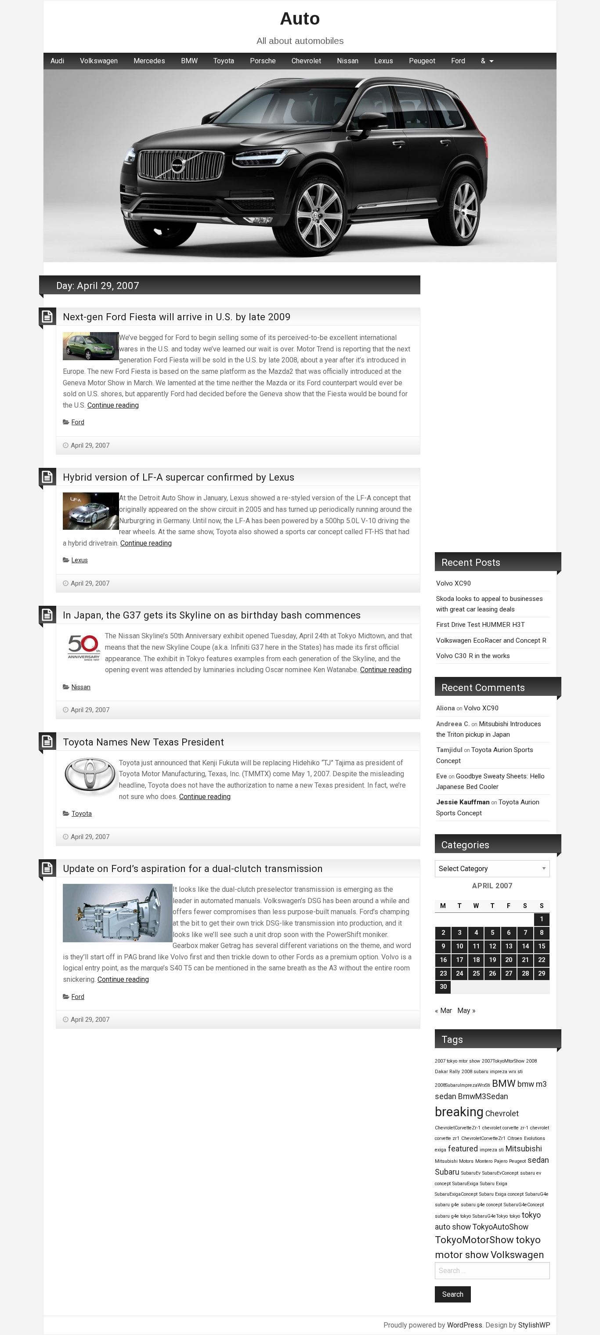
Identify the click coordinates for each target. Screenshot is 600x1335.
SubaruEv (471, 1173)
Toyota (223, 61)
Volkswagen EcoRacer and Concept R (491, 640)
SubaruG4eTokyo (490, 1216)
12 (492, 946)
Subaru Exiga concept (501, 1194)
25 (476, 973)
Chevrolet (306, 61)
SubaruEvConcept (500, 1173)
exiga (440, 1150)
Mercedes (149, 61)
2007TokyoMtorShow (503, 1061)
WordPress (464, 1325)
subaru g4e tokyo (453, 1216)
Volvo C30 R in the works (473, 656)
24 (459, 973)
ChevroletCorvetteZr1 (483, 1138)
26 (492, 973)
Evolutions (534, 1138)
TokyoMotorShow (474, 1239)
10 (459, 946)
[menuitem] (57, 61)
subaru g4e (447, 1205)
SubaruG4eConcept (524, 1205)
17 (459, 960)
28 (525, 973)
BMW (189, 61)
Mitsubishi (524, 1148)
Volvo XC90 (453, 583)
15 (541, 946)
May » (466, 1010)
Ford (458, 61)
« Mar (443, 1010)
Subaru (447, 1172)
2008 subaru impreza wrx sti (492, 1072)
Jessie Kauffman (463, 802)
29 (541, 973)
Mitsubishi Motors (454, 1161)
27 (508, 973)
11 (476, 946)
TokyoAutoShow (500, 1227)
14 (525, 946)
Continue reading (113, 405)
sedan (538, 1160)
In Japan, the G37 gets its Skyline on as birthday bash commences (212, 615)
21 (525, 960)
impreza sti (492, 1150)
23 (443, 973)
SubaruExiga (465, 1184)
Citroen (514, 1138)
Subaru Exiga (493, 1184)
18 (476, 960)
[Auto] (300, 165)
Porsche (263, 61)
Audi (57, 61)
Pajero (500, 1161)
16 (443, 960)
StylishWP (534, 1325)
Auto (300, 18)
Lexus (383, 61)
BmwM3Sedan (483, 1096)
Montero (483, 1161)
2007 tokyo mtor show (457, 1061)
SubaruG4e (537, 1194)
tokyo (515, 1216)
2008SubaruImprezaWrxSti (462, 1085)
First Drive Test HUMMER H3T (480, 625)
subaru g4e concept (481, 1205)
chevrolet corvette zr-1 (505, 1128)
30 (443, 987)
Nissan (347, 61)
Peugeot (422, 61)
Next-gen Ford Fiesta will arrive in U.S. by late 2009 (177, 316)
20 (508, 960)
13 (508, 946)
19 (492, 960)
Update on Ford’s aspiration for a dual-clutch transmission (193, 868)
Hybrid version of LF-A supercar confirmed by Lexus (178, 477)
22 (541, 960)
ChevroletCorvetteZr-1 (458, 1128)
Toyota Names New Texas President (143, 742)
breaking (459, 1111)
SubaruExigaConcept (456, 1194)
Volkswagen (99, 61)
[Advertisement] (492, 407)
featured (463, 1148)
